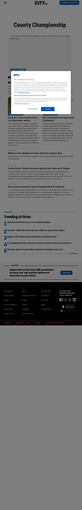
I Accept (47, 109)
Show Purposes (33, 109)
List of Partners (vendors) (22, 103)
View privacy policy (24, 92)
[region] (41, 92)
